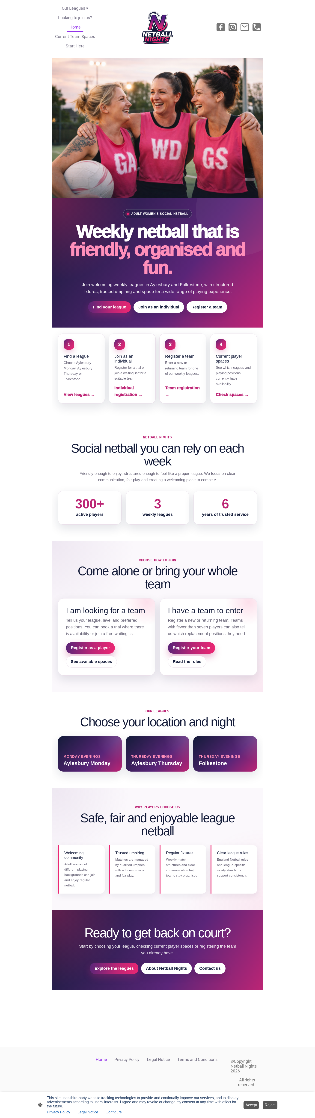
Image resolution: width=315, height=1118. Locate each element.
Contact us (210, 968)
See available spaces (91, 661)
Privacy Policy (58, 1112)
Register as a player (90, 647)
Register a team (206, 307)
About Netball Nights (166, 968)
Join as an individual (158, 307)
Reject (270, 1105)
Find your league (109, 307)
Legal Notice (87, 1112)
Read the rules (187, 661)
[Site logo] (158, 27)
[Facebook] (221, 27)
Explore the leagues (114, 968)
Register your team (191, 647)
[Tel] (257, 27)
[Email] (245, 27)
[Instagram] (233, 27)
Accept (251, 1105)
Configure (114, 1112)
